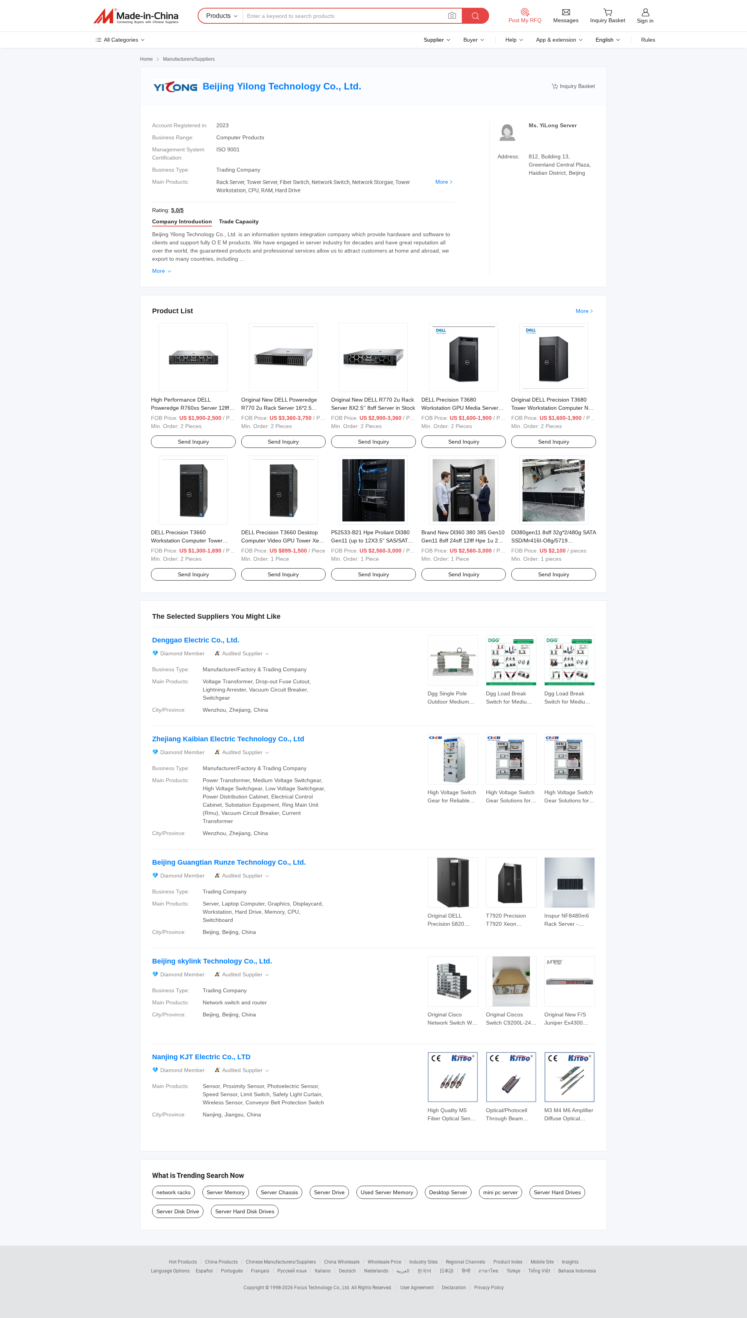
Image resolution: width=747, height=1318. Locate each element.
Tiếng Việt (539, 1270)
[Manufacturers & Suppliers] (135, 16)
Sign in (645, 21)
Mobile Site (542, 1261)
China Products (221, 1261)
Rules (648, 40)
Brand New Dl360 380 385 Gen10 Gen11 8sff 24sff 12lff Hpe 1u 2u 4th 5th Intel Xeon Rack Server (463, 540)
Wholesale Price (384, 1261)
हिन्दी (466, 1270)
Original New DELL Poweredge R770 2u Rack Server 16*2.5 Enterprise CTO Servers (279, 408)
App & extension (556, 40)
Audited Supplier (246, 653)
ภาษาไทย (488, 1270)
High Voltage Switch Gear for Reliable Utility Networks (452, 800)
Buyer (470, 40)
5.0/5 (177, 210)
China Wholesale (341, 1261)
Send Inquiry (193, 442)
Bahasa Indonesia (577, 1270)
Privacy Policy (489, 1287)
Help (511, 40)
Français (260, 1270)
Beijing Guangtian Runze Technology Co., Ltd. (229, 862)
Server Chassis (279, 1192)
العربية (402, 1270)
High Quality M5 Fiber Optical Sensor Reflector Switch (453, 1118)
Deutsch (347, 1270)
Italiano (323, 1270)
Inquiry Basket (573, 86)
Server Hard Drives (557, 1192)
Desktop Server (448, 1192)
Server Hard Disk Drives (244, 1211)
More (441, 182)
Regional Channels (465, 1261)
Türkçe (513, 1270)
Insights (570, 1261)
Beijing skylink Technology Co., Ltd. (212, 961)
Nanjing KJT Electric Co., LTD (201, 1057)
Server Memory (226, 1192)
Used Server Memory (387, 1192)
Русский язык (292, 1270)
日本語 (447, 1270)
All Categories (121, 40)
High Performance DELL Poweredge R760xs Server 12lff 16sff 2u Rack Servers (190, 408)
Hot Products (183, 1261)
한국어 (424, 1270)
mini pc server (500, 1192)
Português (232, 1270)
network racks (173, 1192)
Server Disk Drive (177, 1211)
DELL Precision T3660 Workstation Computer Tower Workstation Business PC (187, 540)
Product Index (508, 1261)
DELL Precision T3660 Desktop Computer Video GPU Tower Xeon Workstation (283, 540)
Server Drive (329, 1192)
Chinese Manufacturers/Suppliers (281, 1261)
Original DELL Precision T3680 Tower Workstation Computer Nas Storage (552, 408)
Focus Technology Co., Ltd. (322, 1287)
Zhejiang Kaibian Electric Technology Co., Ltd (228, 739)
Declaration (454, 1287)
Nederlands (376, 1270)
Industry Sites (423, 1261)
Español (204, 1270)
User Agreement (417, 1287)
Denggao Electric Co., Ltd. (195, 640)
